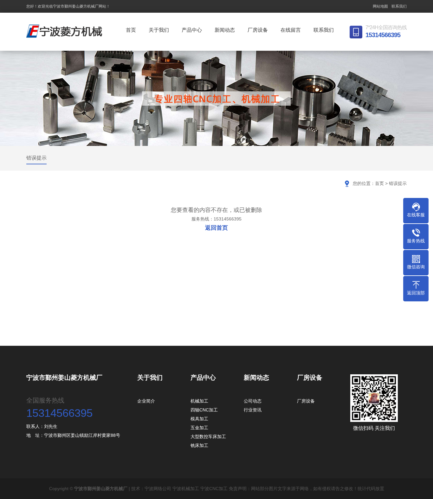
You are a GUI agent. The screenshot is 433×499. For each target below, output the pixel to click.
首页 (131, 30)
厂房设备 (258, 30)
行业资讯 (253, 409)
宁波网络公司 (158, 488)
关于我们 (159, 30)
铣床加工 (199, 445)
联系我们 (399, 6)
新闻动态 (225, 30)
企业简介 (146, 401)
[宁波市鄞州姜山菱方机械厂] (64, 31)
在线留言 (291, 30)
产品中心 (192, 30)
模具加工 (199, 418)
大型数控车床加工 (208, 436)
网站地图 (380, 6)
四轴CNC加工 (204, 409)
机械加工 (199, 401)
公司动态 (253, 401)
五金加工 (199, 427)
